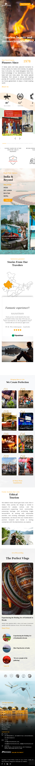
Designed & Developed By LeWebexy (18, 761)
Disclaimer (5, 729)
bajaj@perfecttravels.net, (12, 743)
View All (7, 200)
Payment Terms (6, 725)
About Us (5, 87)
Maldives (4, 709)
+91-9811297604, (9, 735)
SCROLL (17, 48)
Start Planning (25, 4)
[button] (20, 138)
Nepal (3, 711)
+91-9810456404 (9, 737)
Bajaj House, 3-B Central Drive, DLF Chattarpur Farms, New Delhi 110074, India (18, 748)
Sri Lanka (4, 707)
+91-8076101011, (28, 735)
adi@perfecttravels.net (26, 743)
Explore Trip (7, 245)
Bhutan (4, 713)
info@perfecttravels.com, (12, 741)
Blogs (3, 721)
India (3, 705)
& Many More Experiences (17, 482)
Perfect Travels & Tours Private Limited (21, 759)
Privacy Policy (6, 727)
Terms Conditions (7, 723)
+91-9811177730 (19, 735)
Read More (17, 46)
